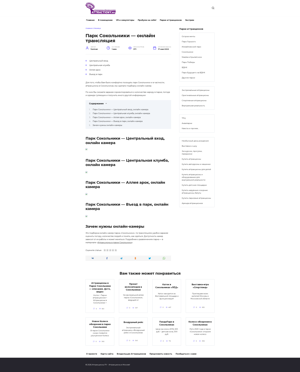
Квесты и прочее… (190, 128)
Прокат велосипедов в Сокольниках (133, 287)
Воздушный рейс (133, 322)
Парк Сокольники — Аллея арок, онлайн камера (117, 117)
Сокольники (187, 52)
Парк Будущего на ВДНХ (193, 72)
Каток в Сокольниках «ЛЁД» (166, 286)
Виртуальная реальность (193, 106)
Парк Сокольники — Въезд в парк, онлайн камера (117, 121)
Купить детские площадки (194, 185)
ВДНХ (184, 67)
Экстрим (189, 20)
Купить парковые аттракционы (196, 198)
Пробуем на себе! (147, 20)
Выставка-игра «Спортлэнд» (200, 286)
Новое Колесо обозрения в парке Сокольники (100, 324)
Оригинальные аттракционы (195, 95)
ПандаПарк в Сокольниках (166, 323)
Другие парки (188, 78)
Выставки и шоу (189, 146)
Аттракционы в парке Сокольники (115, 242)
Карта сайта (107, 354)
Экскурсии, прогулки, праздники (192, 152)
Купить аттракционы (191, 159)
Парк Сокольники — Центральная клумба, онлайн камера (121, 113)
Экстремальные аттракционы (195, 90)
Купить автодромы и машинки (196, 164)
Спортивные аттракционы (194, 100)
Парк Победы (188, 62)
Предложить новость (161, 354)
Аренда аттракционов (192, 203)
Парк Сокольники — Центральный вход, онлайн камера (120, 109)
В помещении (105, 20)
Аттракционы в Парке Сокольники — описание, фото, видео (100, 287)
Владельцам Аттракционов (131, 354)
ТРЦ (184, 118)
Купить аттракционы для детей (196, 169)
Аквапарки (187, 123)
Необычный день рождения (195, 141)
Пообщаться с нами (186, 354)
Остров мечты (188, 36)
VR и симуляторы (125, 20)
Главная (90, 20)
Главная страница (93, 28)
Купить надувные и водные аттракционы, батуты (195, 191)
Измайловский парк (191, 47)
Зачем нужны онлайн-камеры (107, 125)
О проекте (91, 354)
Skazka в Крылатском (192, 57)
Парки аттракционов (171, 20)
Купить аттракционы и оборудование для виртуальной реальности (193, 177)
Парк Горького (189, 41)
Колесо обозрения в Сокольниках (200, 323)
